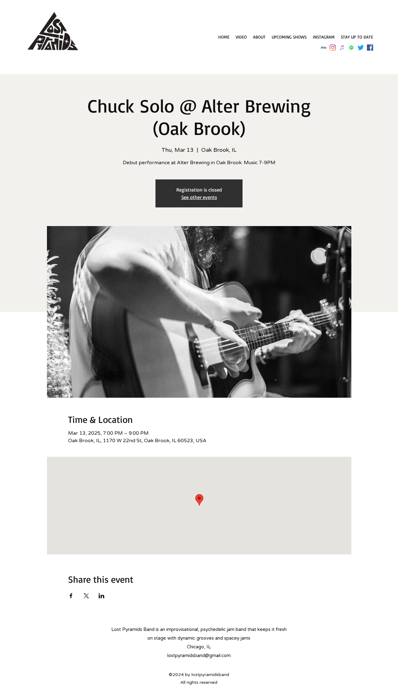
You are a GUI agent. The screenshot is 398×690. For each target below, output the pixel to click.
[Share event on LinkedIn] (101, 595)
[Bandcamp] (323, 47)
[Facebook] (370, 47)
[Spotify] (351, 47)
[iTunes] (342, 47)
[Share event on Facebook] (71, 595)
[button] (357, 37)
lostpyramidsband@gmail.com (199, 655)
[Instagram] (333, 47)
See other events (199, 197)
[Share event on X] (86, 595)
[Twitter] (361, 47)
